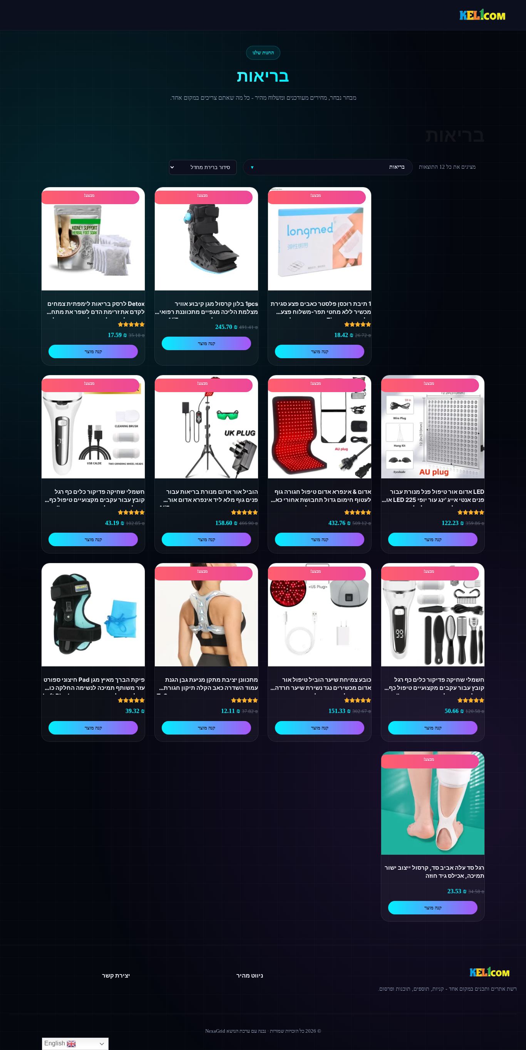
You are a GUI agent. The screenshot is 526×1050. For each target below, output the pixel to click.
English (55, 1043)
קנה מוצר (319, 351)
